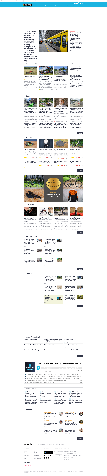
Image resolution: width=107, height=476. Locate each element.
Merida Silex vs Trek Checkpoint (32, 350)
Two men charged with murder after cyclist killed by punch (60, 110)
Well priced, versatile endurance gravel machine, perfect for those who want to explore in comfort (76, 153)
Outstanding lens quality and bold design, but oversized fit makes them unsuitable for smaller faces (30, 153)
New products (28, 229)
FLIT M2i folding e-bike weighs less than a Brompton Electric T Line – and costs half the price (61, 219)
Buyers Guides (26, 455)
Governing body (44, 121)
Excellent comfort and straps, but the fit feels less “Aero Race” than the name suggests (45, 154)
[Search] (1, 1)
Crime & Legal (59, 121)
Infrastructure (44, 130)
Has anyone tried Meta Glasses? (32, 344)
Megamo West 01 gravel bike (60, 162)
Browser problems (49, 344)
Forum (35, 451)
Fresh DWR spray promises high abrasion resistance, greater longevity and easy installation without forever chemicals (76, 226)
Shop (35, 457)
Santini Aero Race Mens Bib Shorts (45, 150)
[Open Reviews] (50, 6)
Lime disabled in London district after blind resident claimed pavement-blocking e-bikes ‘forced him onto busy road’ (30, 112)
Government (28, 130)
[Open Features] (66, 6)
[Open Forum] (71, 6)
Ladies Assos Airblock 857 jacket (72, 350)
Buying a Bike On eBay (70, 339)
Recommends (36, 455)
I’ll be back (47, 350)
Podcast (35, 454)
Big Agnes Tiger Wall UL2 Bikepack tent (61, 150)
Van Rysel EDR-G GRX (75, 149)
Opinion (35, 452)
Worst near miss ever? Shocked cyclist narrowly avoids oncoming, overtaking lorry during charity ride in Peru (61, 126)
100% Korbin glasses (29, 149)
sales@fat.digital (77, 455)
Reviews (25, 454)
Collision (73, 121)
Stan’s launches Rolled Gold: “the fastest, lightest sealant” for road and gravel (30, 219)
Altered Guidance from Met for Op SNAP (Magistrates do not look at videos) (53, 341)
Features (25, 457)
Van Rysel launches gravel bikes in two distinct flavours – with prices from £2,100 (45, 219)
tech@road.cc (73, 453)
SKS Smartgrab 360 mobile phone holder (44, 162)
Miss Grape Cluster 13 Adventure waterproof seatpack (30, 163)
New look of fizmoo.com (70, 344)
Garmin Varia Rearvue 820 (75, 162)
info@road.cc (74, 451)
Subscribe (28, 465)
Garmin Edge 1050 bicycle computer (31, 340)
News (25, 452)
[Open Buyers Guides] (59, 6)
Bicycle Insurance (37, 458)
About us (25, 451)
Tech (25, 458)
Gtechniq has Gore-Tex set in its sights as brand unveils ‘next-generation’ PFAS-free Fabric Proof (76, 219)
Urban (26, 121)
